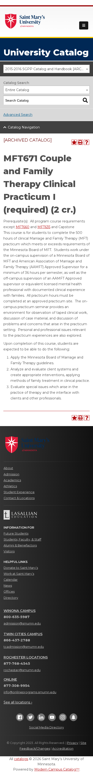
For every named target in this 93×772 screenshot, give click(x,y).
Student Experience (19, 492)
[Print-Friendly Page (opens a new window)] (80, 142)
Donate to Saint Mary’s (21, 568)
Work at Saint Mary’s (19, 573)
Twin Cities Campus (23, 634)
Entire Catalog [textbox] (17, 90)
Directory (11, 598)
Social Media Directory (46, 727)
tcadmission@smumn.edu (24, 647)
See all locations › (18, 702)
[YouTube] (52, 719)
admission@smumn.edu (22, 623)
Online (10, 679)
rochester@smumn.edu (22, 670)
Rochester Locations (26, 657)
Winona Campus (20, 611)
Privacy (72, 743)
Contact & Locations (19, 498)
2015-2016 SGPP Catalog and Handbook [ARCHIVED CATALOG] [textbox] (47, 69)
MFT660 (22, 227)
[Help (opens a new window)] (86, 142)
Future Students (16, 533)
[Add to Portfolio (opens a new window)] (74, 142)
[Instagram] (63, 719)
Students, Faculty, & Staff (22, 539)
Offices (9, 591)
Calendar (11, 579)
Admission (11, 474)
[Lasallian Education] (46, 515)
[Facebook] (20, 719)
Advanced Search (17, 115)
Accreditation (62, 748)
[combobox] (46, 69)
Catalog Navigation (24, 127)
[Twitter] (30, 719)
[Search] (85, 100)
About (8, 468)
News (8, 585)
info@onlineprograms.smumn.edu (30, 692)
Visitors (9, 551)
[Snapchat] (73, 719)
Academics (12, 480)
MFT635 (43, 227)
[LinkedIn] (41, 719)
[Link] (25, 21)
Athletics (10, 486)
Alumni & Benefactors (20, 545)
